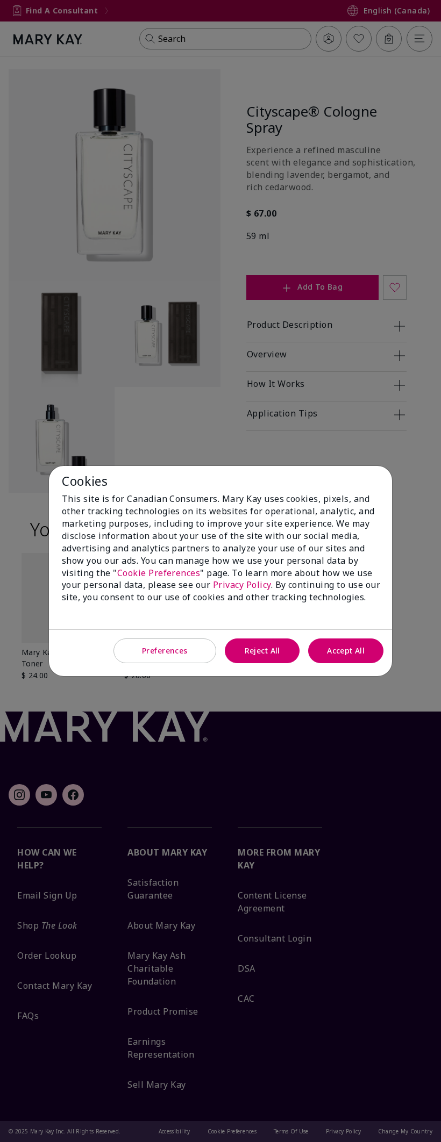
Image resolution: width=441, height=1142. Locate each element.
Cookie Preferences (159, 573)
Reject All (262, 650)
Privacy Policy (242, 585)
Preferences (165, 650)
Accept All (346, 650)
